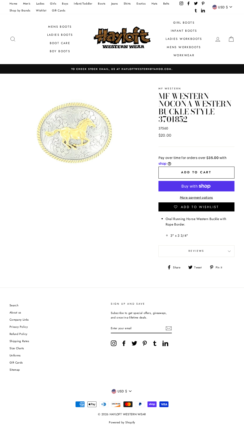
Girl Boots (184, 23)
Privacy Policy (19, 327)
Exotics (141, 3)
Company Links (19, 320)
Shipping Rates (19, 341)
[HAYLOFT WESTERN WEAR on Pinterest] (144, 343)
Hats (154, 3)
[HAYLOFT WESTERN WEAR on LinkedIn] (165, 343)
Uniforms (15, 355)
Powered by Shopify (122, 422)
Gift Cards (58, 10)
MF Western (169, 88)
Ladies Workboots (184, 39)
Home (13, 3)
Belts (166, 3)
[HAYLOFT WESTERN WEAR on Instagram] (114, 343)
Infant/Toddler (83, 3)
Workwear (183, 55)
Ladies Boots (60, 35)
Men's (26, 3)
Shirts (127, 3)
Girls (53, 3)
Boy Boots (60, 51)
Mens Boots (60, 27)
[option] (122, 69)
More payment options (196, 197)
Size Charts (17, 348)
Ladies (40, 3)
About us (15, 312)
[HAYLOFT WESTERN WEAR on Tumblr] (155, 343)
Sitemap (15, 370)
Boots (101, 3)
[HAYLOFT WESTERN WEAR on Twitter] (134, 343)
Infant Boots (184, 31)
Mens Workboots (184, 47)
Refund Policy (18, 334)
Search (14, 305)
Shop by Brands (20, 10)
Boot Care (60, 43)
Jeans (114, 3)
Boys (65, 3)
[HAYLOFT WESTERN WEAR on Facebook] (124, 343)
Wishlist (41, 10)
